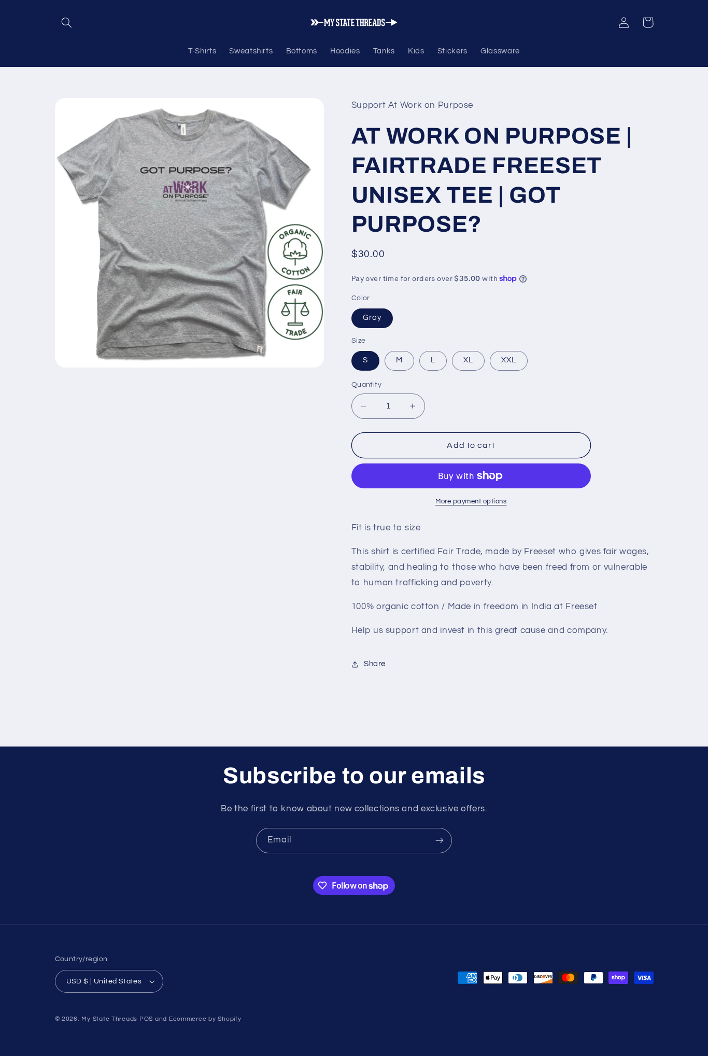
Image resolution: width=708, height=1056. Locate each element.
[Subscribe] (439, 840)
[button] (67, 22)
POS (146, 1019)
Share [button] (375, 664)
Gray (372, 318)
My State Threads (109, 1019)
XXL (508, 360)
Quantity (366, 385)
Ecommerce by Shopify (205, 1019)
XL (468, 360)
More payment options (471, 501)
